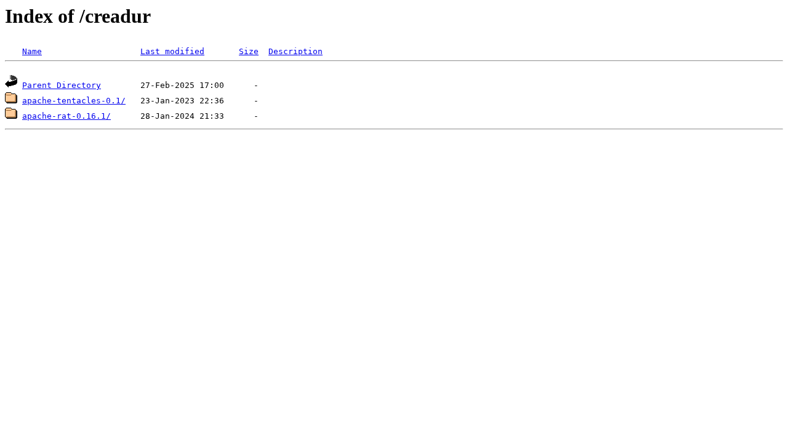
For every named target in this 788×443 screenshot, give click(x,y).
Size (249, 51)
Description (295, 51)
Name (32, 51)
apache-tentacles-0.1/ (74, 100)
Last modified (172, 51)
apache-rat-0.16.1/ (66, 116)
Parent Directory (61, 85)
